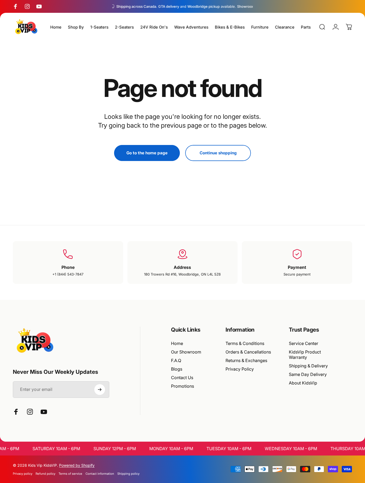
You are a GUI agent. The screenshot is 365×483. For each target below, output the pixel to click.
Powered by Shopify (77, 465)
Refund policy (45, 474)
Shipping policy (128, 474)
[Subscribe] (99, 389)
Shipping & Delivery (308, 365)
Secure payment (297, 274)
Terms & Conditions (245, 343)
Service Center (303, 343)
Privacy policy (22, 474)
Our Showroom (186, 352)
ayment (298, 267)
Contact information (100, 474)
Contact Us (182, 377)
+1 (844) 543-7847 (67, 274)
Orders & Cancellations (248, 352)
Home (177, 343)
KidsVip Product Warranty (305, 354)
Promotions (182, 386)
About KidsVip (303, 383)
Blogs (176, 369)
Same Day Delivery (308, 374)
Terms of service (70, 474)
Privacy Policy (240, 369)
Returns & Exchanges (246, 360)
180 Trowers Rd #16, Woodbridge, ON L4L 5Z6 (182, 274)
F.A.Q (176, 360)
